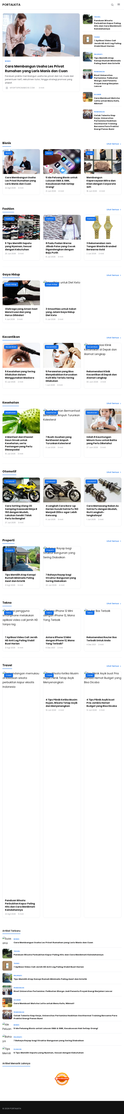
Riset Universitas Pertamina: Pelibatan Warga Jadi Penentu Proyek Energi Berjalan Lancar (106, 81)
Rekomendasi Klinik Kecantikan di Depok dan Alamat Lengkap (101, 374)
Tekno (97, 37)
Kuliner (97, 94)
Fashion (9, 219)
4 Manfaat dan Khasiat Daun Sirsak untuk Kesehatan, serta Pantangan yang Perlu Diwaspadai (19, 443)
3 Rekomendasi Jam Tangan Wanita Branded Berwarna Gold (101, 246)
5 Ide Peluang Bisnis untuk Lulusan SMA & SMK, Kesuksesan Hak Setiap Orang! (61, 182)
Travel (97, 17)
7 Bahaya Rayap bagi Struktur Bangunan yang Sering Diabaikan (61, 578)
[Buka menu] (119, 5)
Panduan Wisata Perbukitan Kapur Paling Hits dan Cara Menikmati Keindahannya (107, 24)
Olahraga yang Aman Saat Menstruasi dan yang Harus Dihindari (21, 312)
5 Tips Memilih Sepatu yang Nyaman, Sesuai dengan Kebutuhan (18, 246)
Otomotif (10, 481)
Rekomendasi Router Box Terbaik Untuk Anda (101, 639)
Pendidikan (99, 72)
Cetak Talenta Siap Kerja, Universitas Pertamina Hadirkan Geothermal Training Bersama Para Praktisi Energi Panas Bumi (106, 122)
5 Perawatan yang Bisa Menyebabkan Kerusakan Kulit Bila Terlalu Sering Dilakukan (61, 376)
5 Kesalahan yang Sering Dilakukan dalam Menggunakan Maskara (20, 374)
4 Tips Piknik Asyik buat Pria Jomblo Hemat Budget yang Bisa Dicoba (101, 703)
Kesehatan (11, 412)
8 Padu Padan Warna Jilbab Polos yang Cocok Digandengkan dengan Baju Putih (60, 248)
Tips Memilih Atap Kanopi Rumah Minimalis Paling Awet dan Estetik (107, 61)
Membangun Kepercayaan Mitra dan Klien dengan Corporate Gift (101, 182)
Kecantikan (11, 347)
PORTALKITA (11, 5)
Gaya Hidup (11, 284)
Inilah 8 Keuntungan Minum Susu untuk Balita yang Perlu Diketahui (101, 440)
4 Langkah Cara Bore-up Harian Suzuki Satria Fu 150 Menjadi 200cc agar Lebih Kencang (62, 510)
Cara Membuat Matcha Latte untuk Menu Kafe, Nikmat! (107, 101)
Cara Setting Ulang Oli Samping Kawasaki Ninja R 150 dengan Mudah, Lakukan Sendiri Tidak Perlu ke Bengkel (21, 512)
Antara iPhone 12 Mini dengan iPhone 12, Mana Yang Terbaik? (60, 640)
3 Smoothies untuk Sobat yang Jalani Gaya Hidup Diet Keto (61, 312)
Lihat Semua (113, 143)
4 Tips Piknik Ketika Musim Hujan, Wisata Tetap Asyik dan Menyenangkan (61, 703)
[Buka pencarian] (112, 4)
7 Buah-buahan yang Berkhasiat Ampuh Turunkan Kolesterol (59, 440)
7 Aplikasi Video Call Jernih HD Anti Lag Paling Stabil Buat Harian (107, 43)
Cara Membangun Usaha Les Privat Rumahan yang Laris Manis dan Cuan (36, 68)
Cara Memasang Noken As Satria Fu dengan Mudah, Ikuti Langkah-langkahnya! (102, 510)
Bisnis (8, 61)
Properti (98, 54)
